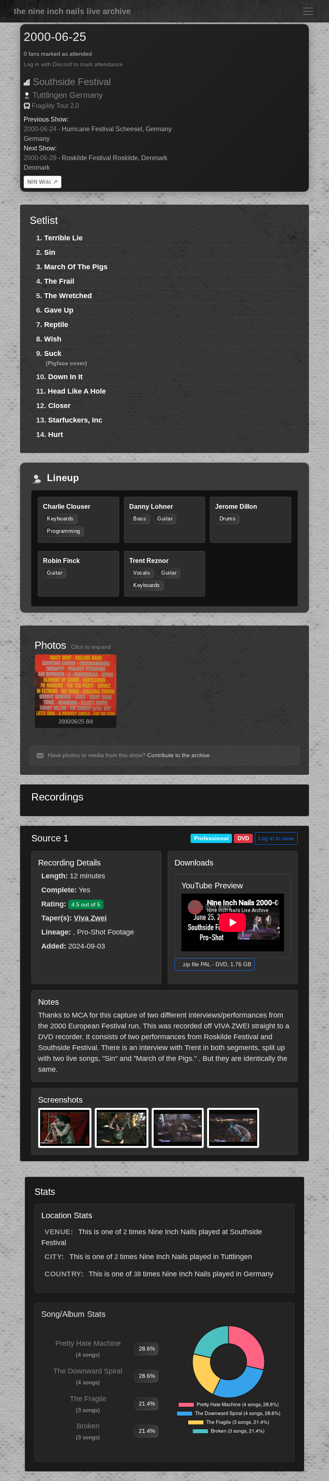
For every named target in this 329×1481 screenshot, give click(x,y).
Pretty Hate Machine (88, 1343)
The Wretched (68, 296)
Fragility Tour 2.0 (55, 105)
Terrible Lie (63, 238)
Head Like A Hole (77, 391)
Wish (52, 339)
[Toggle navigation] (308, 11)
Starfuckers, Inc (75, 420)
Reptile (56, 325)
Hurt (55, 435)
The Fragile (88, 1399)
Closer (59, 406)
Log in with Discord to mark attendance (73, 64)
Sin (49, 252)
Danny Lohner (151, 506)
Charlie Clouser (66, 506)
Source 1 (50, 838)
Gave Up (58, 310)
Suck (52, 353)
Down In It (65, 377)
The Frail (59, 281)
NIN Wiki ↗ (42, 182)
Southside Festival (72, 81)
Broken (88, 1426)
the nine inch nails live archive (72, 11)
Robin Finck (61, 560)
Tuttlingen (49, 95)
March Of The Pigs (76, 267)
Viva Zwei (90, 918)
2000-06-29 (40, 157)
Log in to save (276, 838)
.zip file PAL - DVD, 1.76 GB (216, 964)
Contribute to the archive (178, 755)
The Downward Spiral (87, 1371)
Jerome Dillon (236, 506)
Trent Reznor (149, 560)
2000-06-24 (40, 129)
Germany (86, 95)
